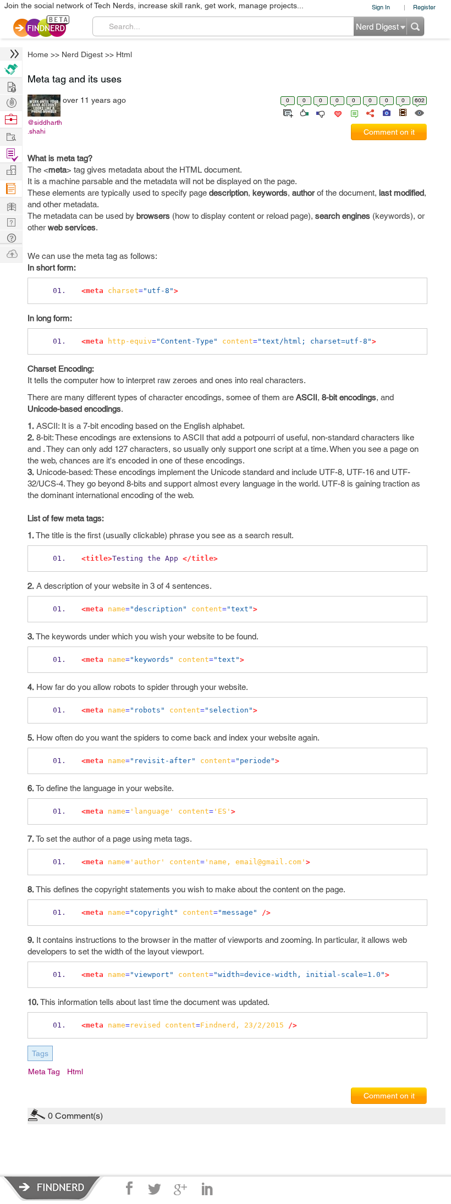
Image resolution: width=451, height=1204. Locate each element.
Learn (11, 188)
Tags (40, 1053)
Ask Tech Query (11, 237)
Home (38, 54)
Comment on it (389, 132)
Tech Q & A (11, 221)
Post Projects (11, 85)
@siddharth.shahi (45, 127)
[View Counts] (419, 112)
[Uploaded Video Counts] (402, 112)
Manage (11, 154)
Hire (11, 69)
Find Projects (11, 136)
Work (11, 119)
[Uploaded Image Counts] (386, 112)
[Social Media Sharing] (369, 112)
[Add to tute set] (287, 112)
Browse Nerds (11, 101)
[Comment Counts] (352, 112)
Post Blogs (11, 253)
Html (124, 54)
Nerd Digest (82, 54)
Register (424, 6)
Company (11, 171)
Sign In (381, 6)
